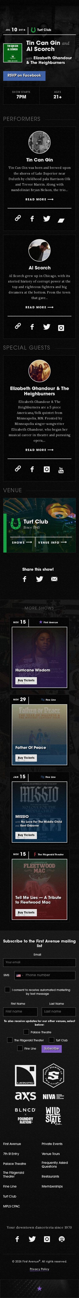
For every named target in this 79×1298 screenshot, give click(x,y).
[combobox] (19, 975)
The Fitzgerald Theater (28, 1040)
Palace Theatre (40, 1032)
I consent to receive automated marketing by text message (40, 992)
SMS (6, 975)
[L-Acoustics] (25, 1075)
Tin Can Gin (39, 160)
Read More (35, 199)
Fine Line (30, 1048)
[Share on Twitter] (39, 579)
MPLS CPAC (11, 1206)
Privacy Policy (39, 1269)
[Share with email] (54, 579)
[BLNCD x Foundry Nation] (25, 1116)
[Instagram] (61, 328)
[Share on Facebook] (25, 579)
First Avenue (12, 1144)
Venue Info (48, 543)
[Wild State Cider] (53, 1116)
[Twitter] (47, 219)
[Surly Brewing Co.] (53, 1075)
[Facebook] (32, 219)
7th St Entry (11, 1154)
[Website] (18, 218)
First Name (18, 1004)
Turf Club (61, 1040)
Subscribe (51, 1048)
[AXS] (25, 1096)
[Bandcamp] (61, 220)
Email (37, 955)
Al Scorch (40, 268)
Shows (18, 543)
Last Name (56, 1004)
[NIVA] (53, 1096)
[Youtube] (61, 470)
